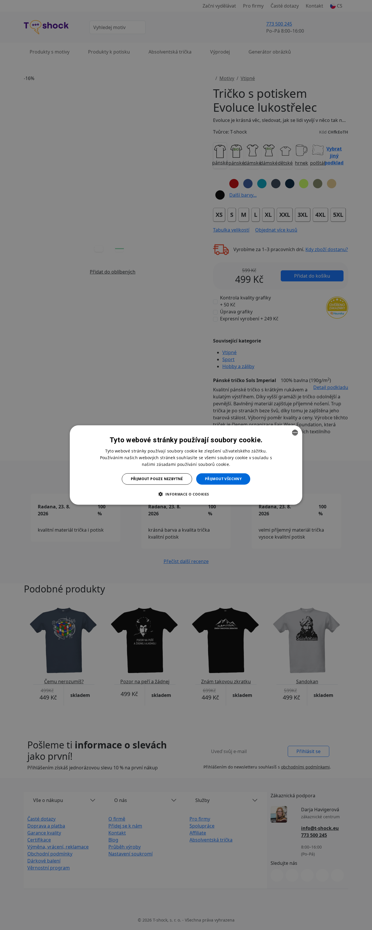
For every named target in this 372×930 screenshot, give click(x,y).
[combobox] (295, 433)
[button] (186, 493)
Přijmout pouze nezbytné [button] (157, 478)
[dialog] (186, 465)
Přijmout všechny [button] (223, 478)
